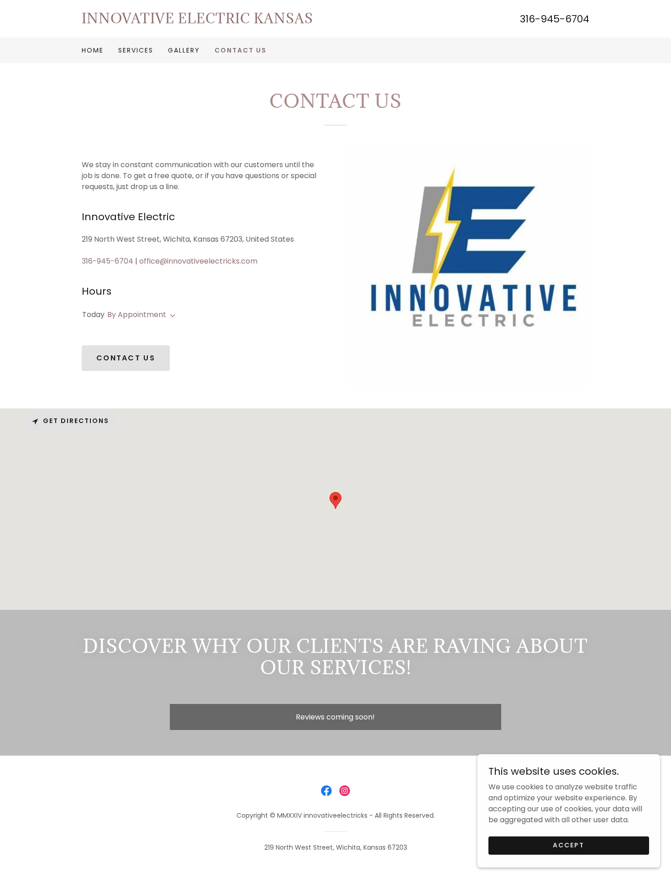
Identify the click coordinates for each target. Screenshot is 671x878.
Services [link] (135, 50)
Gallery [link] (184, 50)
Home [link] (93, 50)
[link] (209, 21)
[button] (170, 315)
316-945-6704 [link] (554, 19)
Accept (568, 845)
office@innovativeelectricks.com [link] (198, 261)
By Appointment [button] (136, 314)
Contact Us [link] (241, 50)
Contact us (125, 358)
